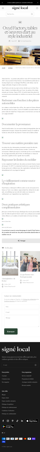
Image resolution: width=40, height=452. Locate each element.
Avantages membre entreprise (29, 382)
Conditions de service (9, 301)
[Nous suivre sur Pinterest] (12, 421)
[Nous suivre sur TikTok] (17, 421)
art (20, 22)
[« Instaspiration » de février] (10, 263)
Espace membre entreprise (9, 401)
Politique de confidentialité (29, 299)
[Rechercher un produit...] (20, 14)
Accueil (3, 67)
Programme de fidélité (28, 379)
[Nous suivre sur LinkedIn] (22, 421)
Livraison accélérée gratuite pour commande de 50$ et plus (20, 2)
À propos (4, 376)
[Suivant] (37, 2)
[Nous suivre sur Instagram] (8, 421)
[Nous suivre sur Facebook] (3, 421)
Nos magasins (5, 382)
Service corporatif (26, 376)
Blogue (4, 395)
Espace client (5, 398)
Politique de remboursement (9, 407)
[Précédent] (2, 2)
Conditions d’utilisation (8, 410)
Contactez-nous (6, 379)
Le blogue (10, 67)
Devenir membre (26, 385)
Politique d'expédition (7, 404)
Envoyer (11, 331)
